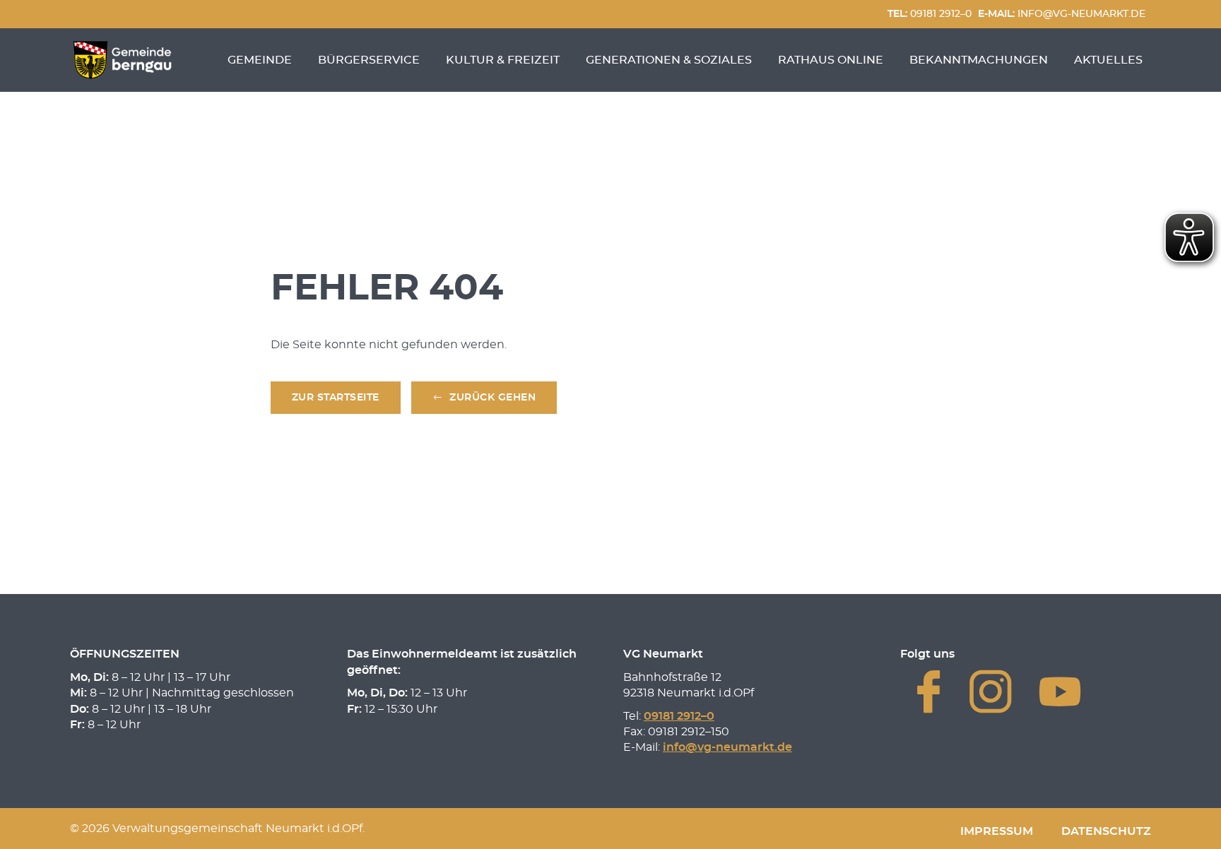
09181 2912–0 (929, 13)
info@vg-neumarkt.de (1061, 13)
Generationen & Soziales (669, 60)
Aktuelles (1108, 60)
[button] (484, 398)
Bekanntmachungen (978, 60)
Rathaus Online (830, 60)
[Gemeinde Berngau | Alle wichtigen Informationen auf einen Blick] (122, 60)
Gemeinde (260, 60)
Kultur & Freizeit (503, 60)
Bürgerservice (369, 60)
